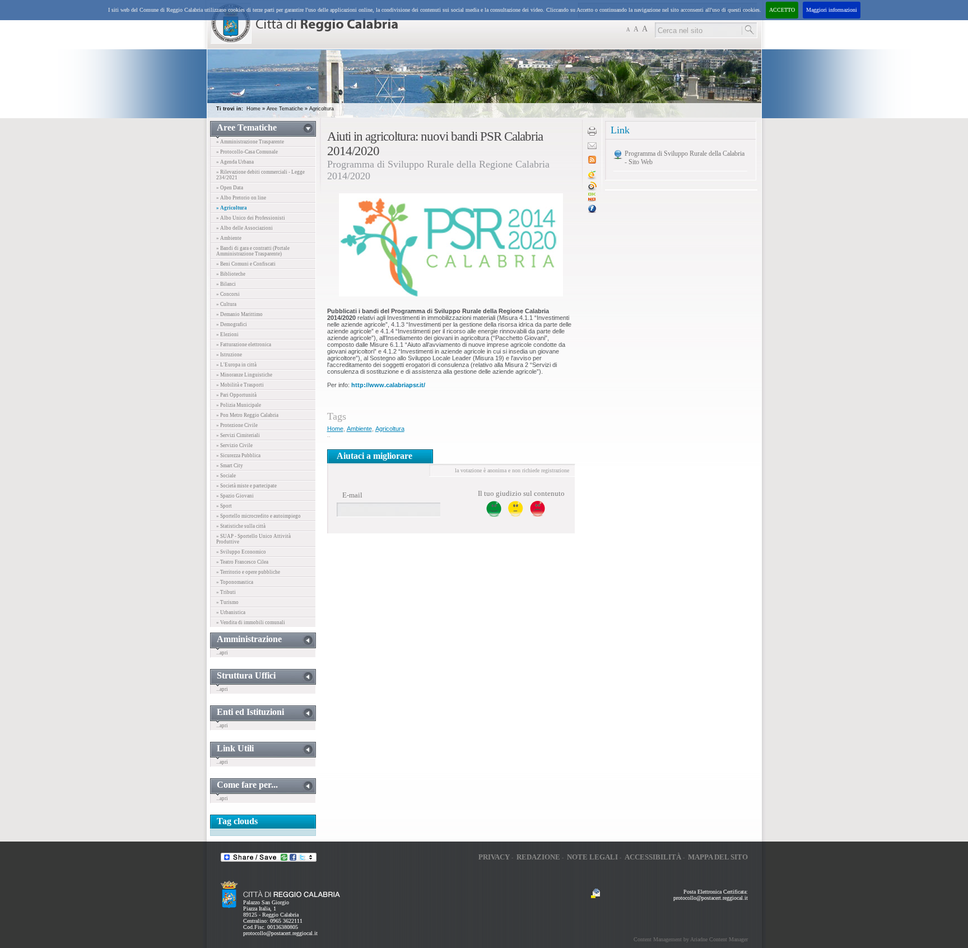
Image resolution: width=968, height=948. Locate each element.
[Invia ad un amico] (592, 147)
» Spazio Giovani (235, 496)
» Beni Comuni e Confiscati (246, 264)
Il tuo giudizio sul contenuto (521, 493)
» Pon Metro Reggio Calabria (247, 415)
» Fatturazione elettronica (243, 344)
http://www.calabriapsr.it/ (388, 385)
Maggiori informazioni (831, 10)
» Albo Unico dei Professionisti (250, 218)
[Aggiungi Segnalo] (592, 188)
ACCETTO (782, 10)
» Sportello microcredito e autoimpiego (258, 516)
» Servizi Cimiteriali (238, 435)
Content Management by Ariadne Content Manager (691, 939)
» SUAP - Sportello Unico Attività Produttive (253, 539)
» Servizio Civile (234, 445)
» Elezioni (227, 334)
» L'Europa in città (236, 365)
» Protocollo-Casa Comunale (247, 152)
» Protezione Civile (237, 425)
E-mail (352, 495)
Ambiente (359, 428)
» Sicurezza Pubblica (238, 455)
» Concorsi (228, 294)
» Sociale (226, 475)
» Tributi (226, 592)
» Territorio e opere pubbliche (248, 572)
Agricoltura (321, 108)
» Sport (224, 506)
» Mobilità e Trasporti (240, 385)
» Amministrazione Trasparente (250, 142)
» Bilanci (226, 284)
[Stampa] (592, 134)
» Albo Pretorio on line (241, 198)
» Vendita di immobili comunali (250, 622)
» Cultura (226, 304)
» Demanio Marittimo (239, 314)
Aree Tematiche (285, 108)
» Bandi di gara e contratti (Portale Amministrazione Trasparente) (253, 251)
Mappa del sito (718, 857)
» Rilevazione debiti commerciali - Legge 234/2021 (260, 174)
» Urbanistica (230, 612)
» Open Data (229, 187)
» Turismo (227, 602)
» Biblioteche (230, 274)
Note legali (592, 857)
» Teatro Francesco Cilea (242, 562)
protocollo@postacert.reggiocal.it (280, 933)
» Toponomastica (234, 582)
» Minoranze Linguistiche (244, 375)
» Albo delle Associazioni (244, 228)
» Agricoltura (231, 208)
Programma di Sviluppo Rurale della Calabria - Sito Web (684, 158)
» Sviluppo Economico (241, 552)
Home (253, 108)
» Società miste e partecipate (246, 486)
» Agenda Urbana (235, 162)
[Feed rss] (592, 162)
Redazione (538, 857)
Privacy (494, 857)
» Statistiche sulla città (241, 526)
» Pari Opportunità (236, 395)
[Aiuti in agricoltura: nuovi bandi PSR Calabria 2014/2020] (592, 200)
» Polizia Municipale (238, 405)
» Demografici (231, 324)
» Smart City (229, 465)
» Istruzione (229, 354)
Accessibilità (653, 857)
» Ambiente (228, 238)
